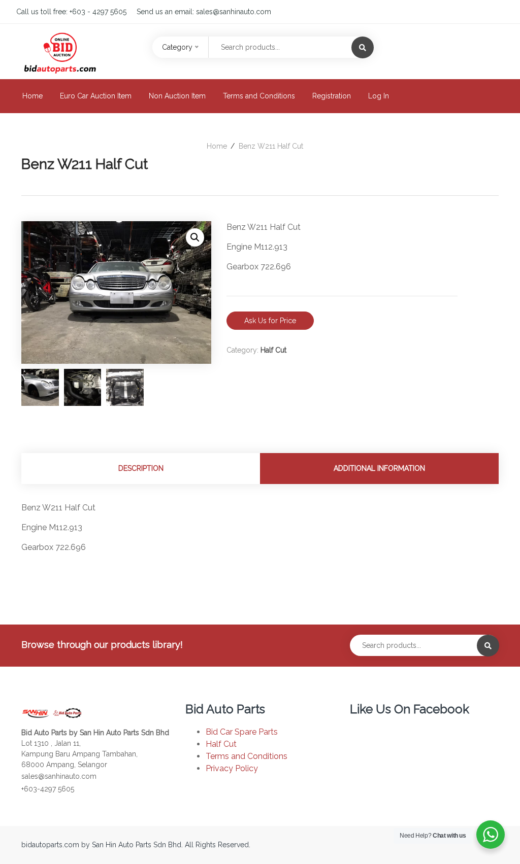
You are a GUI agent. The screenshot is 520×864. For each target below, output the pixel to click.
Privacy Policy (232, 768)
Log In (378, 96)
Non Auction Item (177, 96)
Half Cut (273, 350)
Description (141, 468)
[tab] (140, 468)
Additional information (379, 468)
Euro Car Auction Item (96, 96)
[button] (195, 237)
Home (32, 96)
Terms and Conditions (259, 96)
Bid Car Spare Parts (242, 732)
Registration (331, 96)
